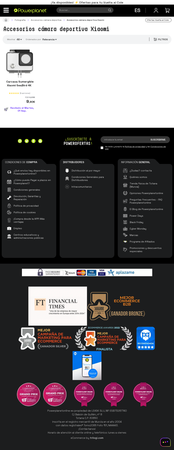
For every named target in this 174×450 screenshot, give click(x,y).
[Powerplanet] (6, 20)
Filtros (163, 39)
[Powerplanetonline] (30, 10)
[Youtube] (40, 141)
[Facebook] (33, 141)
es (137, 10)
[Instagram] (20, 141)
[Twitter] (27, 141)
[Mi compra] (168, 10)
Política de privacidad (135, 146)
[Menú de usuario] (156, 10)
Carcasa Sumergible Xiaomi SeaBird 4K (20, 83)
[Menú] (6, 10)
